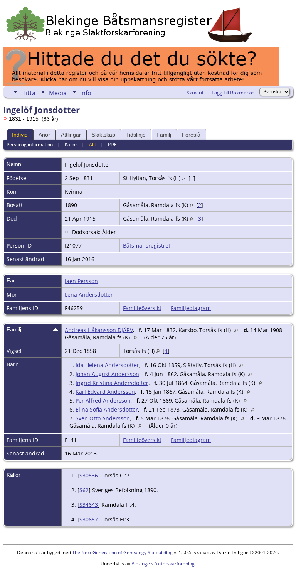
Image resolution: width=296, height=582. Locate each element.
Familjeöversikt (142, 308)
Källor (71, 144)
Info (85, 93)
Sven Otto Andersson (103, 418)
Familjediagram (191, 308)
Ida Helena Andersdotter (107, 365)
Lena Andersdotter (89, 294)
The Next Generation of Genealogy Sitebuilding (122, 552)
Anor (44, 135)
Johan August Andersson (107, 374)
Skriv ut (195, 92)
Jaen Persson (81, 281)
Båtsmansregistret (146, 245)
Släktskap (103, 135)
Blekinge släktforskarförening (163, 563)
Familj (163, 135)
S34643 (88, 504)
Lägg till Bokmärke (233, 92)
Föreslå (191, 135)
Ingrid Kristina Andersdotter (112, 382)
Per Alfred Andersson (103, 400)
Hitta (28, 93)
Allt (92, 144)
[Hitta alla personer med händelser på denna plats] (183, 178)
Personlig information (30, 144)
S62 (84, 490)
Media (58, 93)
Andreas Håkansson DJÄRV (99, 330)
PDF (112, 144)
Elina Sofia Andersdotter (107, 409)
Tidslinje (136, 135)
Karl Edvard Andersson (105, 391)
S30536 (88, 475)
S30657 (88, 519)
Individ (20, 135)
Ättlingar (71, 135)
